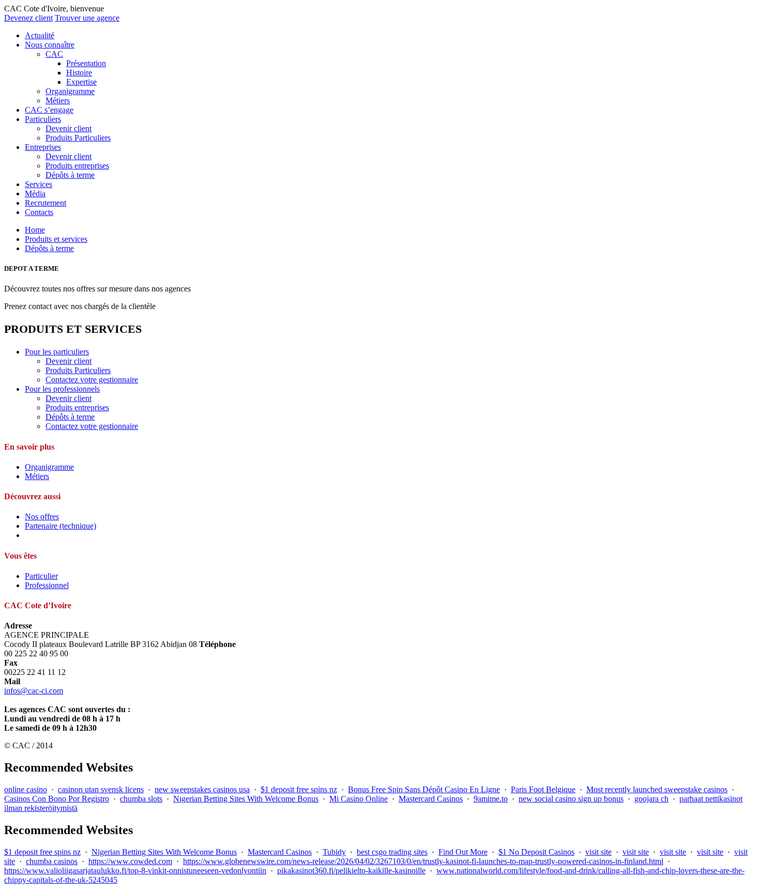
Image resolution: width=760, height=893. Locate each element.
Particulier (41, 576)
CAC (54, 54)
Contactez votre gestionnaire (91, 379)
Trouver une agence (87, 17)
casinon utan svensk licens (101, 789)
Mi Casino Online (358, 798)
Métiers (57, 100)
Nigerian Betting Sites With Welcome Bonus (245, 798)
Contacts (39, 212)
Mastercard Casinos (431, 798)
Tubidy (334, 852)
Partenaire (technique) (60, 525)
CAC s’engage (49, 109)
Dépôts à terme (70, 175)
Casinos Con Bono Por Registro (56, 798)
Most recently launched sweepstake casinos (656, 789)
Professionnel (47, 585)
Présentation (86, 63)
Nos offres (42, 516)
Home (35, 229)
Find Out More (463, 852)
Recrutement (45, 202)
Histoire (79, 72)
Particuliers (43, 119)
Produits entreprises (77, 165)
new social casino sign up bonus (571, 798)
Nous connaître (49, 44)
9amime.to (491, 798)
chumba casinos (52, 861)
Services (38, 184)
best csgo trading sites (392, 852)
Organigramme (70, 91)
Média (35, 193)
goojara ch (651, 798)
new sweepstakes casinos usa (202, 789)
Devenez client (28, 17)
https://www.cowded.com (130, 861)
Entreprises (43, 147)
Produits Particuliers (78, 137)
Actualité (39, 35)
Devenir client (68, 128)
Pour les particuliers (57, 351)
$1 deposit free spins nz (299, 789)
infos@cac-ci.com (33, 690)
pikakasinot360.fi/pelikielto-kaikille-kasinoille (351, 870)
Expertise (81, 82)
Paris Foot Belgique (543, 789)
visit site (598, 852)
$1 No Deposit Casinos (536, 852)
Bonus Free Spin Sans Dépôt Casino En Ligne (424, 789)
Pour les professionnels (62, 388)
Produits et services (56, 239)
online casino (25, 789)
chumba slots (141, 798)
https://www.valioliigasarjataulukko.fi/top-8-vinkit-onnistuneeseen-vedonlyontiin (135, 870)
